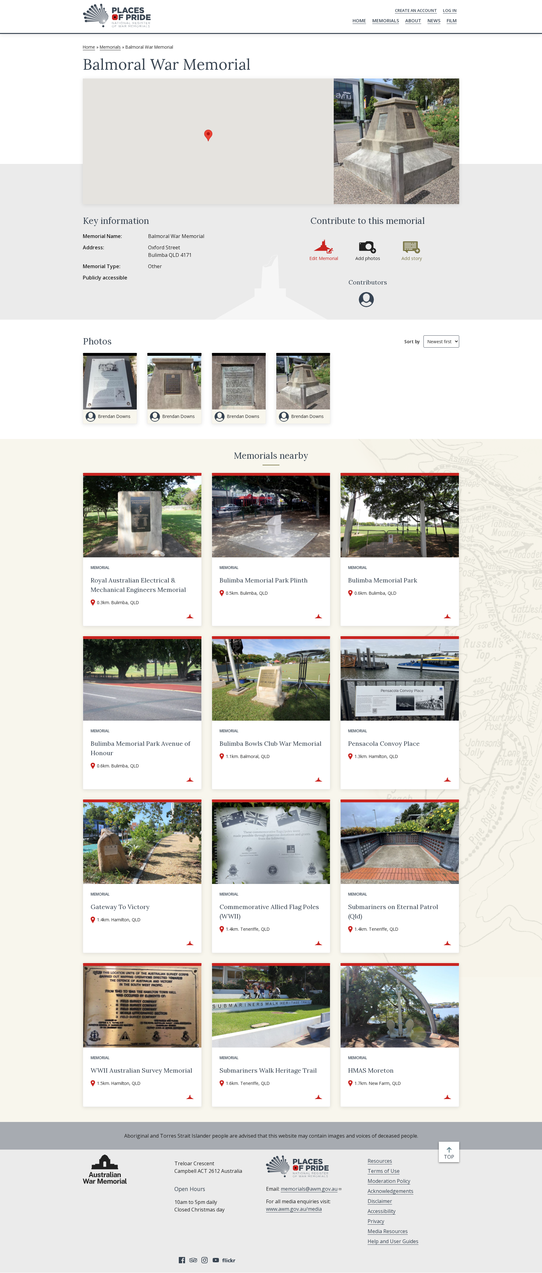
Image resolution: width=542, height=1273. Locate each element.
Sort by (412, 341)
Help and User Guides (393, 1241)
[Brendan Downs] (366, 299)
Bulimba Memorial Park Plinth (264, 580)
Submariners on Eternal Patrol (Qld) (393, 911)
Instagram (204, 1260)
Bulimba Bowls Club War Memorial (270, 743)
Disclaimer (380, 1201)
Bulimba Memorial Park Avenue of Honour (140, 748)
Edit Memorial (323, 258)
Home (359, 21)
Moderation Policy (389, 1181)
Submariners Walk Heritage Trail (268, 1070)
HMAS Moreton (371, 1070)
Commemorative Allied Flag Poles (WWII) (269, 911)
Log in (450, 10)
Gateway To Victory (120, 907)
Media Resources (388, 1231)
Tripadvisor (193, 1260)
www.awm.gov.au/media (294, 1208)
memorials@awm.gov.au (309, 1188)
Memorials (385, 21)
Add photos (367, 258)
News (434, 21)
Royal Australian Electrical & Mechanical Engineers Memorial (138, 584)
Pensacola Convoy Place (384, 743)
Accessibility (382, 1211)
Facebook (182, 1260)
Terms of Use (384, 1170)
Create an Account (416, 10)
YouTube (216, 1260)
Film (452, 21)
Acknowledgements (390, 1191)
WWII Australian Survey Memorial (141, 1070)
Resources (380, 1160)
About (413, 21)
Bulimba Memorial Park (382, 580)
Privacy (376, 1221)
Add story (411, 258)
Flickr (229, 1260)
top (450, 1157)
